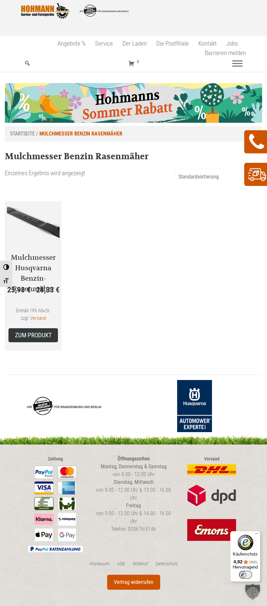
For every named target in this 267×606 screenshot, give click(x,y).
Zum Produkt (33, 335)
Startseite (22, 134)
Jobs (232, 43)
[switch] (245, 575)
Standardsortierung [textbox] (198, 177)
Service (104, 43)
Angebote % (72, 43)
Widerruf (140, 564)
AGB (121, 564)
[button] (252, 591)
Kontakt (207, 43)
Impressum (99, 564)
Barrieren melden (225, 53)
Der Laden (134, 43)
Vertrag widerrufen (133, 582)
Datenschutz (167, 564)
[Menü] (237, 63)
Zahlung (55, 459)
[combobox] (219, 173)
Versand (38, 318)
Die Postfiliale (172, 43)
